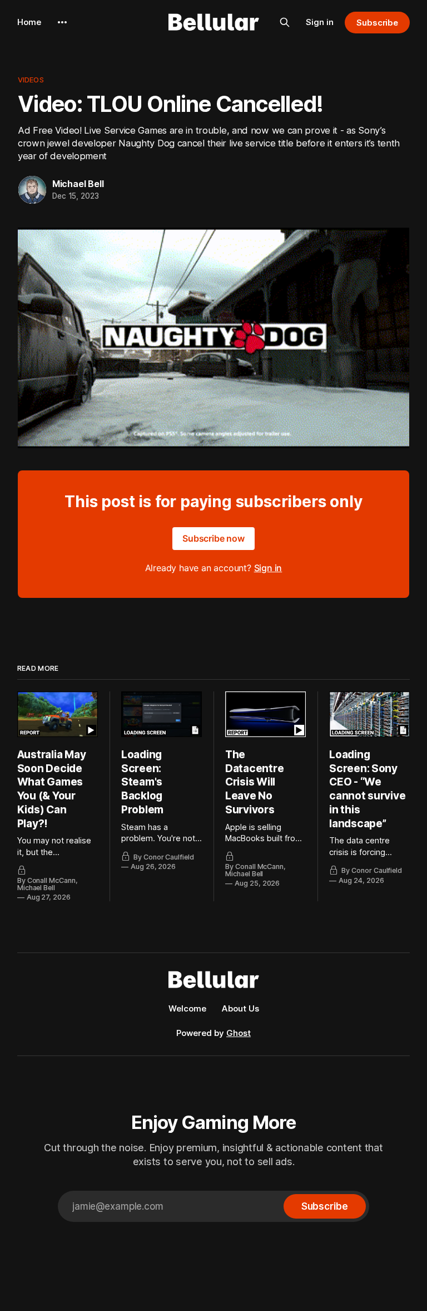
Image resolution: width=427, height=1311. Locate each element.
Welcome (187, 1008)
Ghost (238, 1033)
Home (29, 22)
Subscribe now (213, 538)
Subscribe (377, 22)
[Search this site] (285, 22)
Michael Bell (78, 183)
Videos (31, 79)
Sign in (320, 22)
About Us (240, 1008)
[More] (62, 22)
